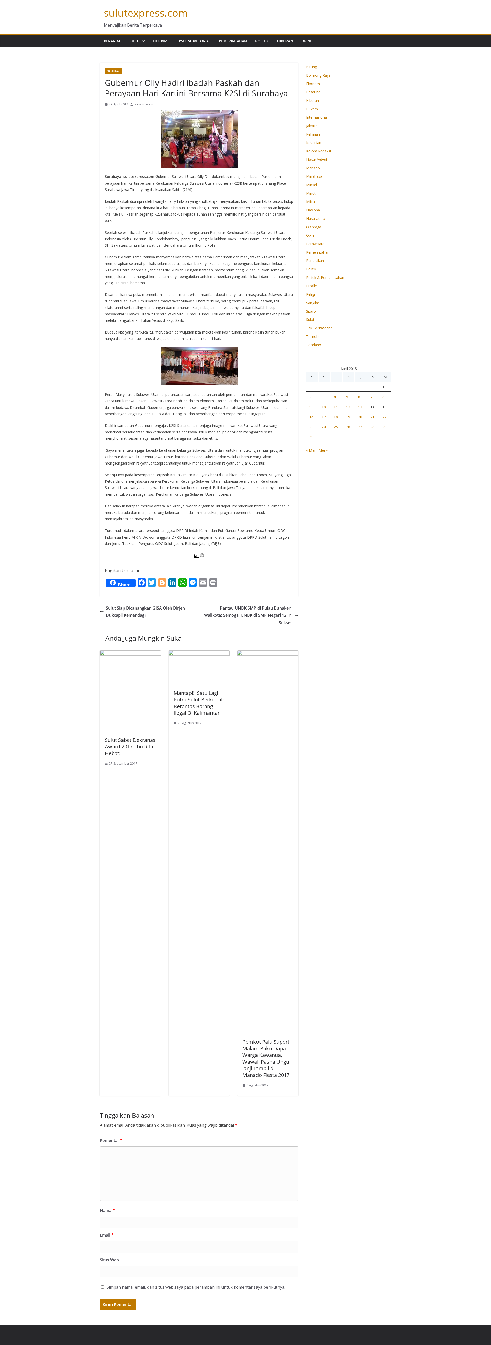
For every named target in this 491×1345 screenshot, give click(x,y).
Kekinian (313, 134)
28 (372, 426)
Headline (313, 92)
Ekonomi (313, 83)
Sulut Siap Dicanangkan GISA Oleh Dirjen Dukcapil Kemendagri (145, 611)
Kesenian (313, 142)
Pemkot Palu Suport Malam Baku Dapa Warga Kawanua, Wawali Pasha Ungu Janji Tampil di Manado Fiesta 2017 (265, 1058)
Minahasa (314, 176)
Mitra (310, 201)
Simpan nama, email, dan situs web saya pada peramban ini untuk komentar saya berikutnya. (196, 1287)
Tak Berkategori (319, 328)
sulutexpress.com (146, 13)
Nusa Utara (315, 218)
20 (360, 416)
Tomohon (314, 336)
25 (336, 426)
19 (348, 416)
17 (324, 416)
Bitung (311, 66)
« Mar (311, 450)
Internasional (317, 117)
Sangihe (312, 302)
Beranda (112, 41)
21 (372, 416)
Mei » (323, 450)
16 (311, 416)
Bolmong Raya (318, 75)
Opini (306, 41)
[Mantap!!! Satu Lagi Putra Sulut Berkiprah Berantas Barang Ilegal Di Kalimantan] (199, 654)
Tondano (313, 344)
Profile (311, 285)
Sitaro (311, 311)
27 (360, 426)
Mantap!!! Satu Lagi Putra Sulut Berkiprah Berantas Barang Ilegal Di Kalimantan (199, 702)
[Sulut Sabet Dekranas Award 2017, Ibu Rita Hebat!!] (130, 654)
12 (348, 406)
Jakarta (312, 125)
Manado (313, 167)
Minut (311, 193)
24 (324, 426)
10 (324, 406)
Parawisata (315, 243)
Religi (310, 294)
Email (107, 1235)
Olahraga (313, 226)
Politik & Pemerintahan (325, 277)
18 (336, 416)
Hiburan (285, 41)
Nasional (113, 71)
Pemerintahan (233, 41)
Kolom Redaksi (318, 151)
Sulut (134, 41)
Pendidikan (315, 260)
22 (384, 416)
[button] (142, 41)
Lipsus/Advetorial (193, 41)
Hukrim (160, 41)
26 (348, 426)
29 (384, 426)
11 (336, 406)
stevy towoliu (143, 104)
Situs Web (109, 1260)
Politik (262, 41)
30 (311, 436)
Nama (107, 1210)
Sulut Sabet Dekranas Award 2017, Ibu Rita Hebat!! (130, 746)
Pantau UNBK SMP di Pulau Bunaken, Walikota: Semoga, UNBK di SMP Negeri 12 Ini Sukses (248, 615)
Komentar (111, 1140)
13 (360, 406)
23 (311, 426)
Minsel (311, 184)
